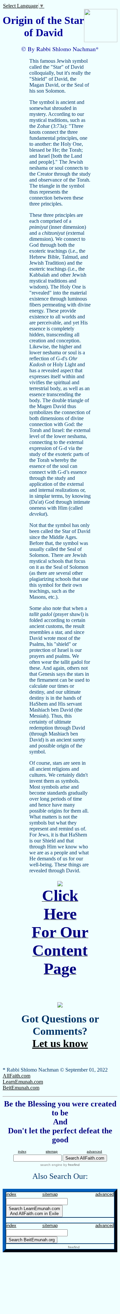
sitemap (52, 1151)
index (22, 1151)
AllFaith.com (16, 1076)
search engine (51, 1165)
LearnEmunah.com (23, 1082)
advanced (94, 1151)
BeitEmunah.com (21, 1088)
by (71, 1165)
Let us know (60, 1043)
